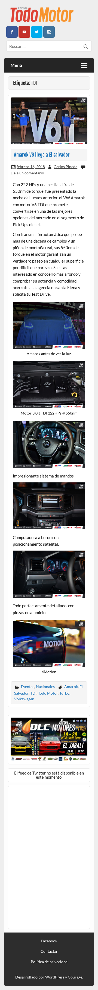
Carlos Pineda (65, 166)
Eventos (27, 686)
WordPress (54, 977)
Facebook (49, 941)
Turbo (64, 693)
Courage (75, 977)
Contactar (49, 951)
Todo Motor (48, 693)
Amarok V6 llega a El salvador (42, 155)
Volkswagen (24, 699)
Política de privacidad (49, 962)
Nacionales (45, 686)
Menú (16, 65)
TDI (33, 693)
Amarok (71, 686)
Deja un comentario (27, 173)
